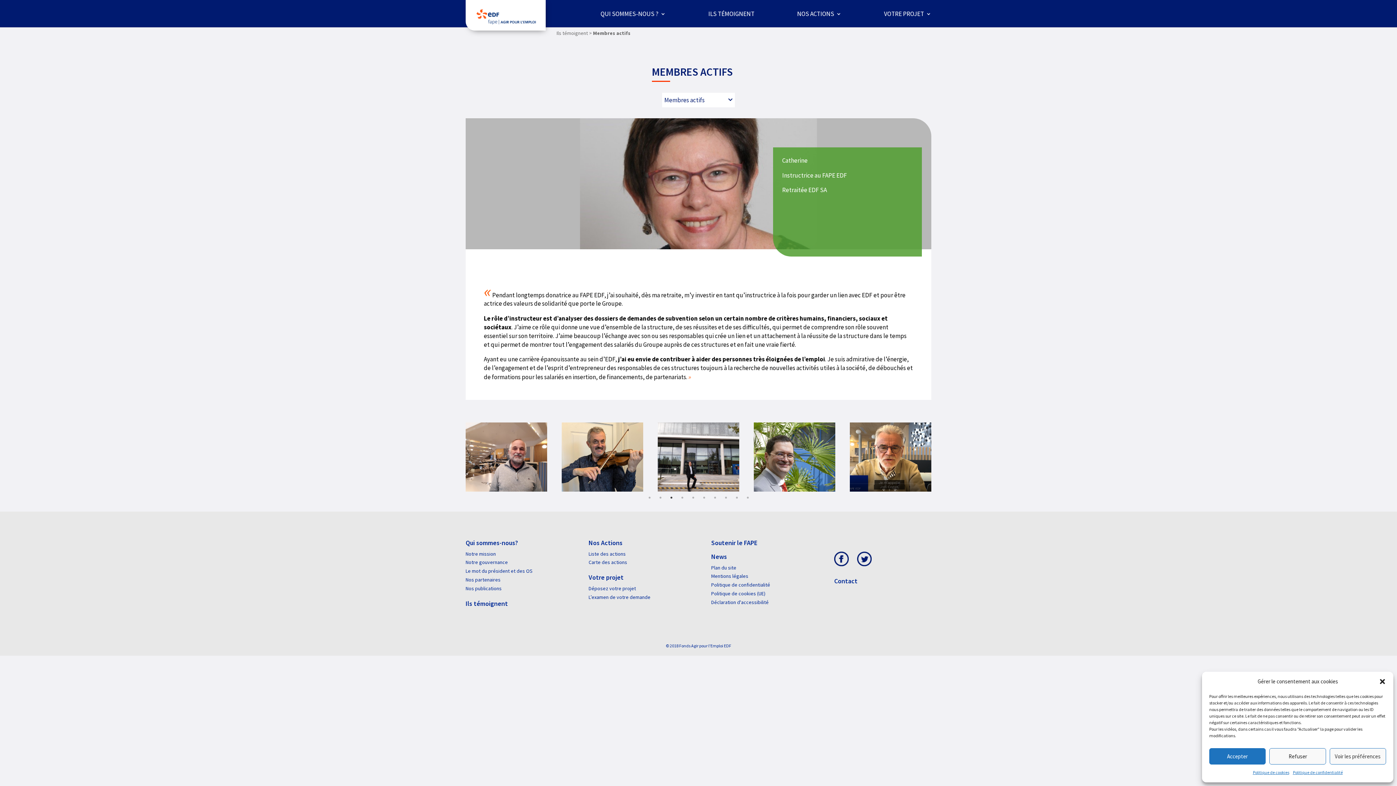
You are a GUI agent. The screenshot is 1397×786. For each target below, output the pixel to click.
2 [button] (660, 497)
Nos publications (484, 588)
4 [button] (682, 497)
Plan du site (723, 567)
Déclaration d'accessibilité (740, 602)
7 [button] (715, 497)
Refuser (1298, 756)
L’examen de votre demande (619, 597)
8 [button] (725, 497)
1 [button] (649, 497)
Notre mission (481, 554)
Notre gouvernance (487, 562)
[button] (1382, 681)
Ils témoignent (731, 14)
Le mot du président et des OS (499, 571)
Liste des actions (607, 554)
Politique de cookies (1271, 772)
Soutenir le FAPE (734, 543)
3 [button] (671, 497)
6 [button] (704, 497)
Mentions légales (729, 576)
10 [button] (747, 497)
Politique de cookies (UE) (738, 593)
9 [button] (736, 497)
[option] (528, 457)
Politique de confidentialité (1318, 772)
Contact (845, 581)
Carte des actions (608, 562)
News (719, 556)
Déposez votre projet (612, 588)
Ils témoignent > (574, 33)
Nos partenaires (483, 579)
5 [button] (693, 497)
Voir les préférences (1358, 756)
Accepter (1237, 756)
